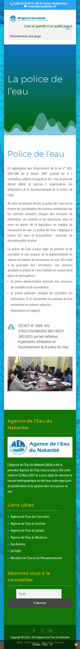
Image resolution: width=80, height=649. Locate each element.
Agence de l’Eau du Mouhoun (29, 537)
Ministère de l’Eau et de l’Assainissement (36, 558)
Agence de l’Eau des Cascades (30, 516)
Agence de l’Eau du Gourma (28, 523)
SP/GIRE (16, 551)
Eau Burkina (18, 544)
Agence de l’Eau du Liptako (27, 530)
